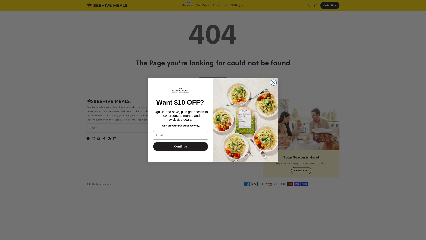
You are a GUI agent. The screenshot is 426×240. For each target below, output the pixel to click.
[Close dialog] (274, 83)
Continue (180, 146)
